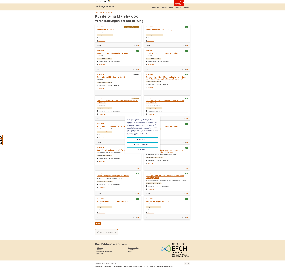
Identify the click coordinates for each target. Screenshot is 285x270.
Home (96, 12)
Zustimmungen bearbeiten (165, 266)
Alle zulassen (142, 139)
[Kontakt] (1, 140)
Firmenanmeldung (133, 248)
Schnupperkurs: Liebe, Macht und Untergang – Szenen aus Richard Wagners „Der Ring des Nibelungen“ (167, 78)
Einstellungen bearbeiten (142, 144)
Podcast (130, 251)
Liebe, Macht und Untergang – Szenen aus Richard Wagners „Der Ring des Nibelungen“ (165, 151)
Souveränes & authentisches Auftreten (111, 150)
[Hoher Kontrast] (1, 136)
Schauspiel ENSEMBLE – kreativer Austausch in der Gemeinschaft (165, 102)
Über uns (100, 248)
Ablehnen (142, 149)
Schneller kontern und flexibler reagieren (112, 201)
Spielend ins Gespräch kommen (158, 201)
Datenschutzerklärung (132, 135)
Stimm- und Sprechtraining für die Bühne (113, 53)
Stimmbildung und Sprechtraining (159, 29)
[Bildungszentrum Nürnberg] (105, 7)
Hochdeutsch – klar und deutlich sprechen (162, 53)
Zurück (98, 223)
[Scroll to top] (282, 267)
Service (102, 12)
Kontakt (99, 250)
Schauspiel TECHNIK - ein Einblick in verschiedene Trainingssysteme (165, 177)
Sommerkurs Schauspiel (106, 29)
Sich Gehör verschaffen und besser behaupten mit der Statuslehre (117, 102)
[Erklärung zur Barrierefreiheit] (1, 143)
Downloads (100, 253)
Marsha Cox (101, 41)
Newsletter (131, 250)
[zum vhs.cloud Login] (109, 1)
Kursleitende (109, 12)
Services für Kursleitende (104, 251)
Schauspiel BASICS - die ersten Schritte (111, 77)
